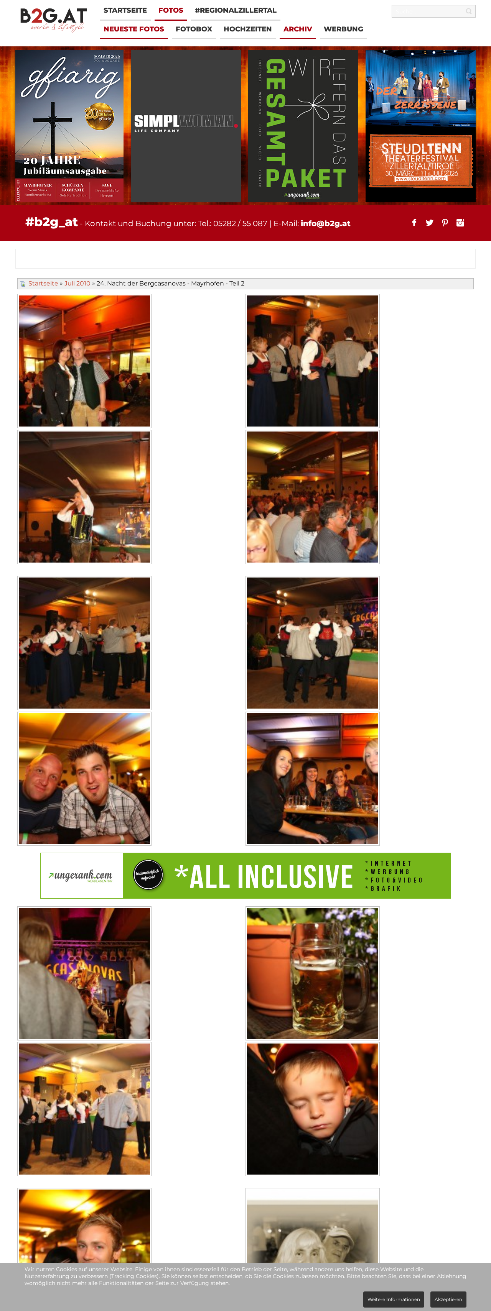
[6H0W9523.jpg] (85, 498)
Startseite (43, 283)
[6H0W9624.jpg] (85, 362)
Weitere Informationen (393, 1299)
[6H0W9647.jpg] (314, 780)
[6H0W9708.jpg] (314, 1110)
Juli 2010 (77, 283)
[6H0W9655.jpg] (85, 780)
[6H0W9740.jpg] (85, 1110)
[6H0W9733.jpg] (85, 644)
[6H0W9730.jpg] (314, 362)
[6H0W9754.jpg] (85, 974)
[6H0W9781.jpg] (314, 498)
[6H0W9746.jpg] (314, 644)
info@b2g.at (326, 223)
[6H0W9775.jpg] (314, 974)
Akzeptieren (448, 1299)
